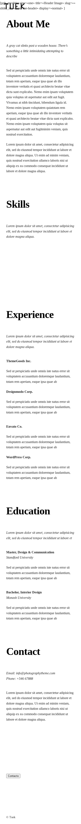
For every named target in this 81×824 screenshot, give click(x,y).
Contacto (13, 776)
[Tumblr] (35, 737)
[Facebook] (10, 737)
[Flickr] (26, 737)
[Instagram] (43, 737)
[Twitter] (18, 737)
